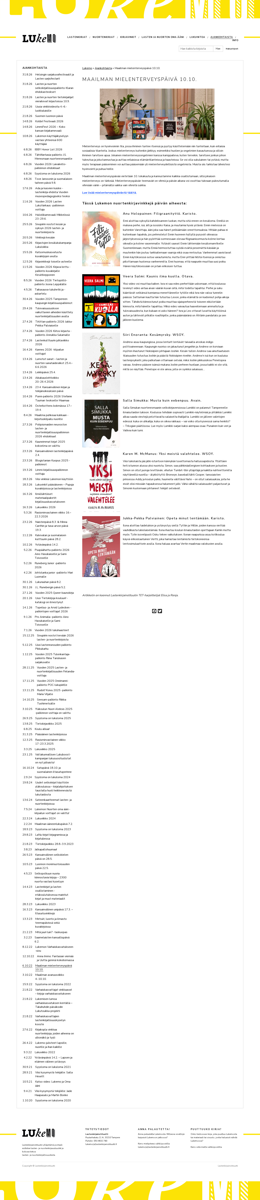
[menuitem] (80, 37)
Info (235, 40)
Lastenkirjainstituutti (228, 1165)
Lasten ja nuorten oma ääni (163, 37)
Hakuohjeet (232, 48)
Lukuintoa (197, 37)
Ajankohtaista (221, 37)
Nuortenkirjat (104, 37)
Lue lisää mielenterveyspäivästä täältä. (109, 193)
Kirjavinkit (128, 37)
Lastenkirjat (77, 37)
